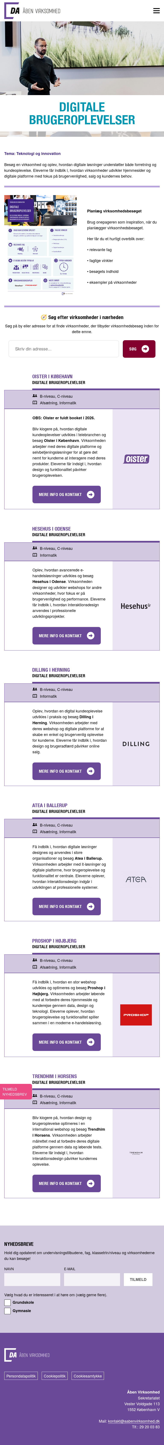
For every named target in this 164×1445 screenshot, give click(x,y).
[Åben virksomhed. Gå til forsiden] (32, 10)
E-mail (69, 1268)
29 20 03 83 (149, 1426)
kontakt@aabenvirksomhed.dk (134, 1421)
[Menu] (156, 10)
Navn (9, 1268)
